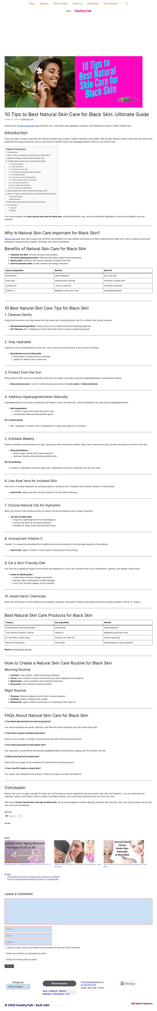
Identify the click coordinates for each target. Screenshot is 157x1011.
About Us (62, 991)
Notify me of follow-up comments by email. (27, 953)
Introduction (12, 152)
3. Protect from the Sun (19, 169)
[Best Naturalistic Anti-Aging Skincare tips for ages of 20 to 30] (28, 851)
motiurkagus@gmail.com (92, 982)
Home (32, 3)
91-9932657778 (88, 985)
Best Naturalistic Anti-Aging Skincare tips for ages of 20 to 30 (28, 864)
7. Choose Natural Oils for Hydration (23, 180)
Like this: (13, 208)
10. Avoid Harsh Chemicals (21, 188)
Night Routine (15, 199)
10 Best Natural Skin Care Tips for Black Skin (27, 161)
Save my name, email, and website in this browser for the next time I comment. (43, 947)
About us (44, 3)
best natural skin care (29, 126)
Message (130, 983)
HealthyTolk (82, 11)
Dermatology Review (22, 649)
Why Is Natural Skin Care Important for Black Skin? (29, 155)
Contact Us (53, 991)
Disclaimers (93, 3)
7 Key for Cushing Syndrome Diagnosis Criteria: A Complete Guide (32, 879)
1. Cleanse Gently (16, 164)
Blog (9, 874)
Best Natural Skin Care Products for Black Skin (27, 191)
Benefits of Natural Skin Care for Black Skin (26, 158)
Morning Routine (16, 196)
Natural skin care (12, 239)
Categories (18, 982)
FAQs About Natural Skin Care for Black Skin (26, 202)
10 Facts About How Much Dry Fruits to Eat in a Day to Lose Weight (33, 877)
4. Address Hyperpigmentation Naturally (25, 172)
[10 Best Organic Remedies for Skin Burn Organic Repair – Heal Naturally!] (77, 851)
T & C (67, 994)
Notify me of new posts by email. (22, 959)
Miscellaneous (111, 3)
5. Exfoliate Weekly (17, 175)
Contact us (77, 3)
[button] (126, 3)
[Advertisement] (78, 32)
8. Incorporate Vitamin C (19, 183)
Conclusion (12, 205)
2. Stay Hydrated (16, 167)
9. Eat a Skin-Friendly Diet (20, 185)
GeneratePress (60, 1005)
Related (13, 210)
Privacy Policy (60, 3)
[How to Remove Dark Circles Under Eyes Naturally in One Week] (127, 851)
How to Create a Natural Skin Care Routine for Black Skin (32, 194)
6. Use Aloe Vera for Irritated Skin (23, 177)
